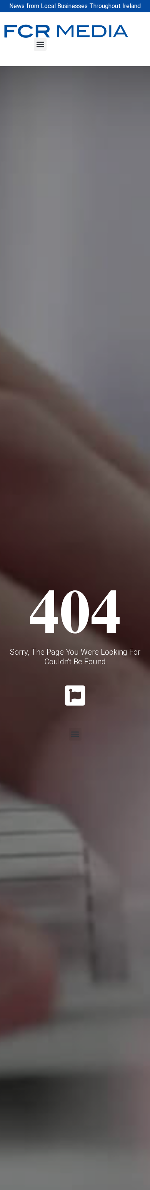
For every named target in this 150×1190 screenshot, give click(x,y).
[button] (40, 44)
